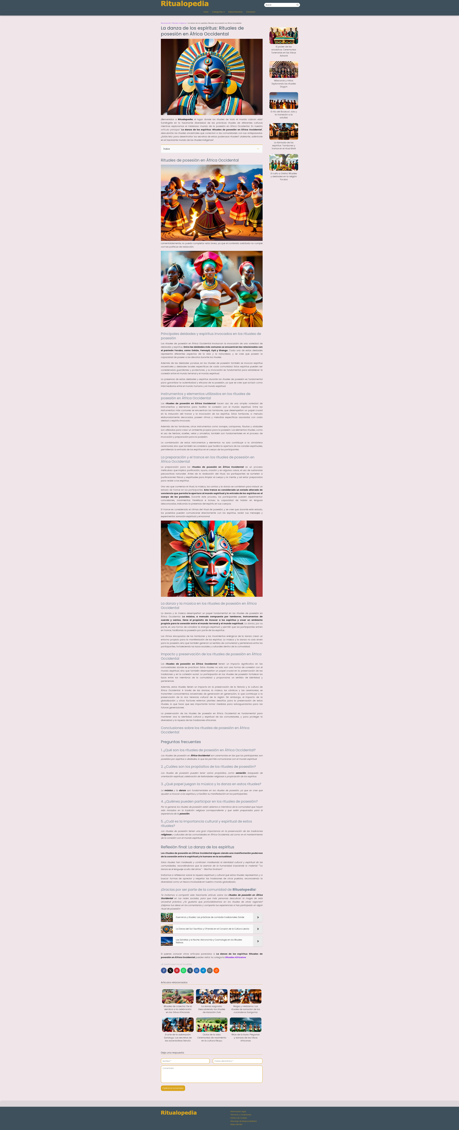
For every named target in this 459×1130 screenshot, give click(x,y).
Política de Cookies (238, 1118)
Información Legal (238, 1111)
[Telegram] (203, 970)
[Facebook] (164, 970)
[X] (170, 970)
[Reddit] (216, 970)
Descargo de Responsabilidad (243, 1121)
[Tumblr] (190, 970)
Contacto (250, 12)
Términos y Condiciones (240, 1115)
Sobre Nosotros (235, 12)
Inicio (206, 12)
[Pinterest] (177, 970)
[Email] (210, 970)
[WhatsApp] (183, 970)
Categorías (217, 12)
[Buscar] (297, 5)
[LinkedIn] (196, 970)
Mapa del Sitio (236, 1124)
